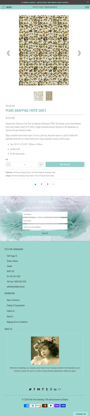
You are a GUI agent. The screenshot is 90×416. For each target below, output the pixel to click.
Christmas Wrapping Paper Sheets (23, 175)
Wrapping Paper (50, 172)
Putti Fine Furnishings (45, 7)
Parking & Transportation (16, 305)
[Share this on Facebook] (41, 184)
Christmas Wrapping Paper (21, 172)
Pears (36, 175)
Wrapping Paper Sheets (46, 175)
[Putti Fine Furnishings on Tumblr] (47, 389)
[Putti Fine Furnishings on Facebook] (34, 389)
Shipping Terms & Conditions (17, 321)
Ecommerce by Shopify (60, 399)
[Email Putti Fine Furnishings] (59, 389)
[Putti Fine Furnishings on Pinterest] (43, 389)
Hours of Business (13, 299)
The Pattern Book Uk (37, 172)
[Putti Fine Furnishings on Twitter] (30, 389)
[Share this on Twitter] (35, 184)
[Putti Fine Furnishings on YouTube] (38, 389)
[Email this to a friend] (53, 184)
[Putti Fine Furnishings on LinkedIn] (55, 389)
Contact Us (11, 310)
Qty (7, 159)
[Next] (79, 53)
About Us (10, 316)
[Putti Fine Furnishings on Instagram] (51, 389)
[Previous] (8, 53)
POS (46, 399)
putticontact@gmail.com (16, 286)
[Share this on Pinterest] (47, 184)
